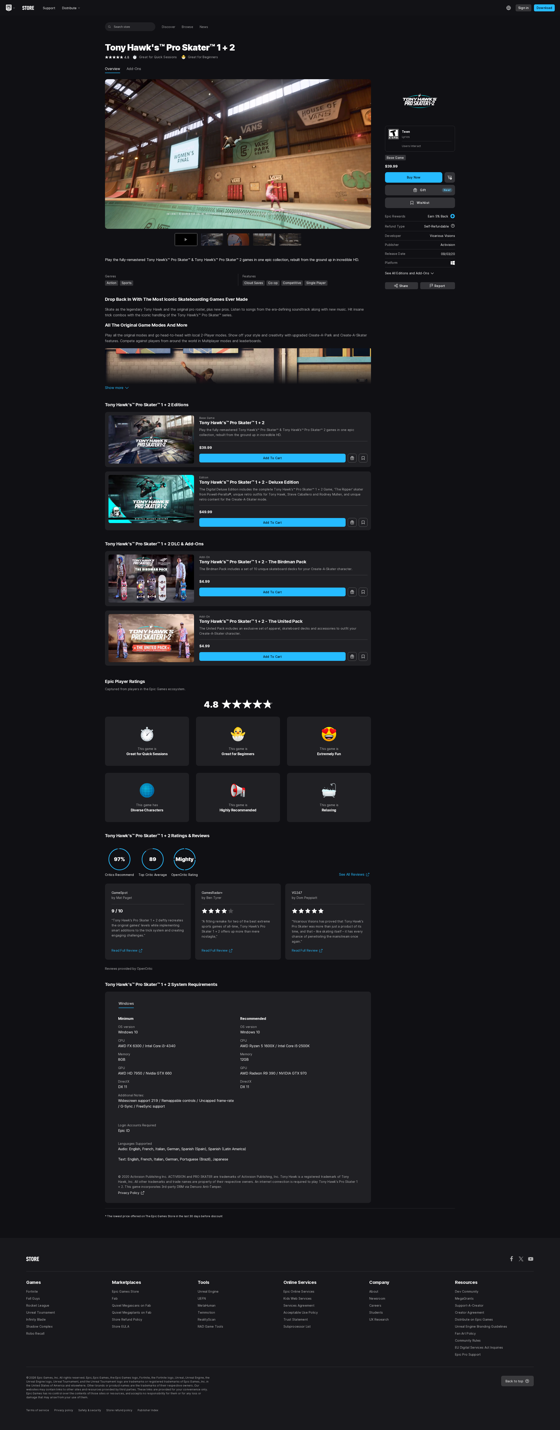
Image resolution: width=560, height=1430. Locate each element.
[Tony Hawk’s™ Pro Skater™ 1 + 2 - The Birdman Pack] (151, 579)
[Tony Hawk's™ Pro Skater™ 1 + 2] (151, 439)
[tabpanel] (238, 1061)
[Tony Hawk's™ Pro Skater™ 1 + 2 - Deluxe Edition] (151, 499)
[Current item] (186, 239)
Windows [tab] (126, 1003)
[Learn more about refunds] (453, 226)
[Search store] (109, 26)
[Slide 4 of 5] (264, 239)
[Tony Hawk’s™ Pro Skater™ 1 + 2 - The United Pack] (151, 638)
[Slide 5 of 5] (290, 239)
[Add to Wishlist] (363, 458)
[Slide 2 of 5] (212, 239)
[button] (238, 387)
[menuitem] (168, 26)
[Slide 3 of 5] (238, 239)
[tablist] (238, 1003)
